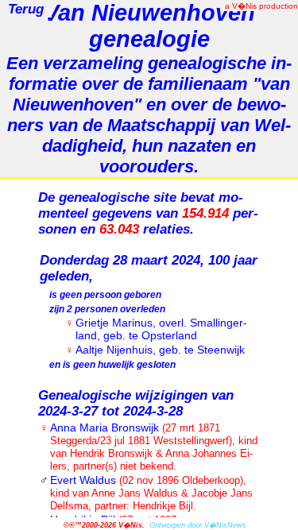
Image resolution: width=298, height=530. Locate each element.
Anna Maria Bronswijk (153, 446)
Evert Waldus (151, 493)
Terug (22, 9)
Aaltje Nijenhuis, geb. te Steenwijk (160, 349)
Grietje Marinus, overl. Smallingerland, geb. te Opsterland (161, 329)
